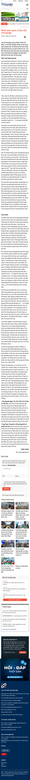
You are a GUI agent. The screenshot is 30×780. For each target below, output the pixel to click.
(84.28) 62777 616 (11, 709)
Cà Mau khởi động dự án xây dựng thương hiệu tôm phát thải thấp (7, 533)
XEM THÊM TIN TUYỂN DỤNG (9, 629)
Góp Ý (2, 764)
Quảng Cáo (4, 762)
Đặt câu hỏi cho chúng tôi (14, 599)
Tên (3, 476)
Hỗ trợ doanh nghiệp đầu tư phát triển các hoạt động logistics (22, 552)
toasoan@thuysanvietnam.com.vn (13, 707)
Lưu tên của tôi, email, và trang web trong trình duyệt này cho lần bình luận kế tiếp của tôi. (15, 483)
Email (17, 476)
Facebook (3, 766)
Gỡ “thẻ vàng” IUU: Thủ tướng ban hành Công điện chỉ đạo (7, 569)
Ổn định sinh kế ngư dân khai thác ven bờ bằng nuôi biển (7, 552)
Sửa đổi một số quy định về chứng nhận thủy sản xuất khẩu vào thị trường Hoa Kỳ (22, 515)
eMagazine (20, 0)
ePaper (14, 0)
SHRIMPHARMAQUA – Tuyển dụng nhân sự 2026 (14, 616)
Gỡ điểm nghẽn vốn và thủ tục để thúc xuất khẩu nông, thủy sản (7, 514)
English (26, 0)
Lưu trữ (2, 26)
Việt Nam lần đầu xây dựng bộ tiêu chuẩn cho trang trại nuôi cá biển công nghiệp (21, 534)
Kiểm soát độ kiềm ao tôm (22, 567)
